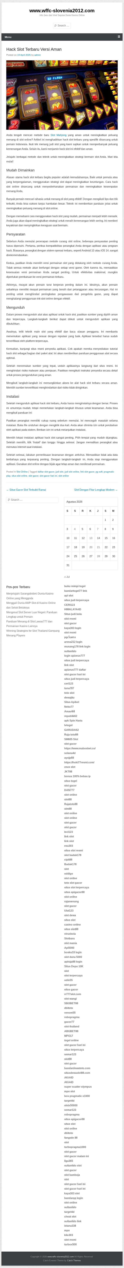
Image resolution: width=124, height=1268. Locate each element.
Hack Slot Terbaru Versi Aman (34, 49)
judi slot (59, 471)
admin (37, 55)
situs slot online (19, 475)
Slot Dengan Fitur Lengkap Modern (96, 489)
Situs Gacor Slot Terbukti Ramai (26, 489)
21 (98, 547)
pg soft (99, 471)
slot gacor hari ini (48, 475)
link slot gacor (87, 471)
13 (90, 538)
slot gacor (33, 475)
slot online (63, 475)
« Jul (67, 577)
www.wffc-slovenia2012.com (62, 10)
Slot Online (22, 471)
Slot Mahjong (59, 135)
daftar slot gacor (46, 471)
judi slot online (72, 471)
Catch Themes (74, 1260)
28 (98, 556)
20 (90, 547)
